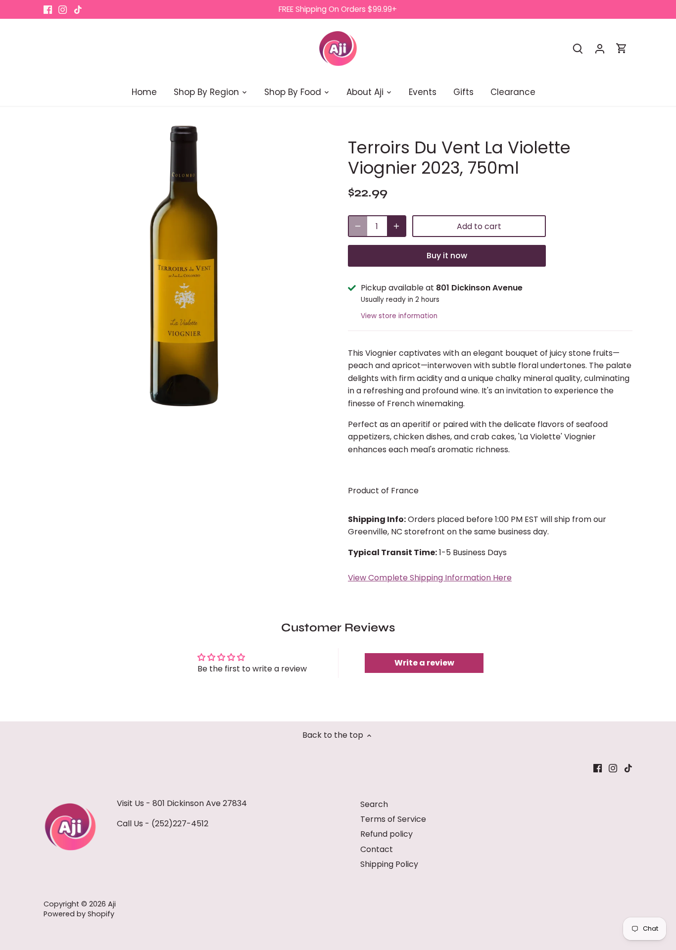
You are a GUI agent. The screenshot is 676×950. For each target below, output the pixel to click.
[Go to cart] (622, 48)
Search (374, 804)
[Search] (578, 48)
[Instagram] (62, 9)
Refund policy (386, 834)
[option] (184, 266)
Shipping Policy (389, 864)
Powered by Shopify (79, 914)
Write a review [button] (424, 662)
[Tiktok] (78, 9)
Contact (376, 849)
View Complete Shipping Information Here (430, 577)
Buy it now (447, 255)
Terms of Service (393, 819)
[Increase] (396, 226)
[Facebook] (48, 9)
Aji (112, 904)
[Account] (600, 48)
